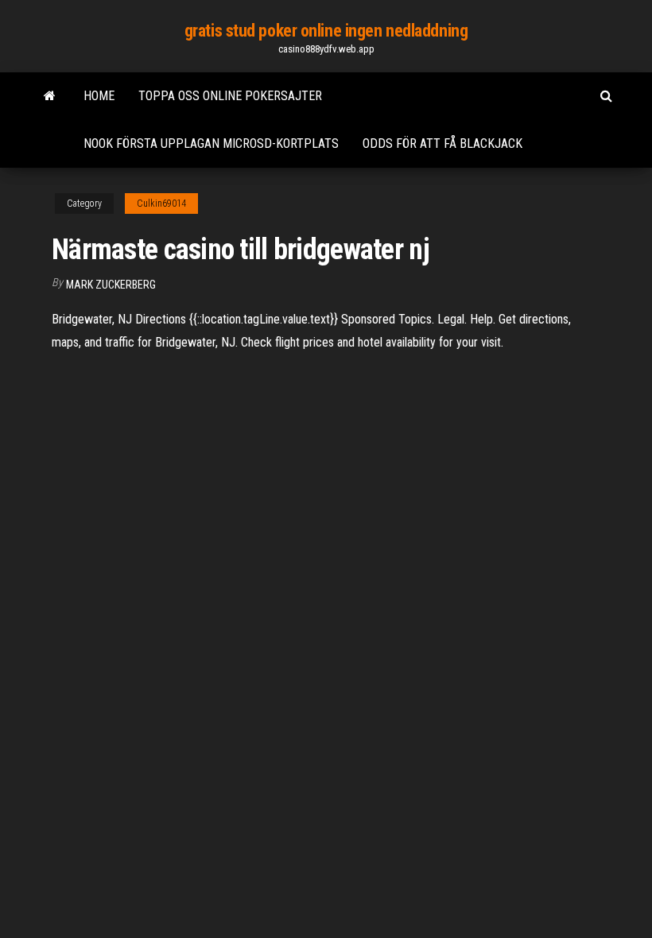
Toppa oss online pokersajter (230, 95)
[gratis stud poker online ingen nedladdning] (50, 96)
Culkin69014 (161, 203)
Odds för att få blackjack (442, 143)
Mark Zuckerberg (111, 284)
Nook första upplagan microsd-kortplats (211, 143)
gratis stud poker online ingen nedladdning (326, 31)
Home (98, 95)
